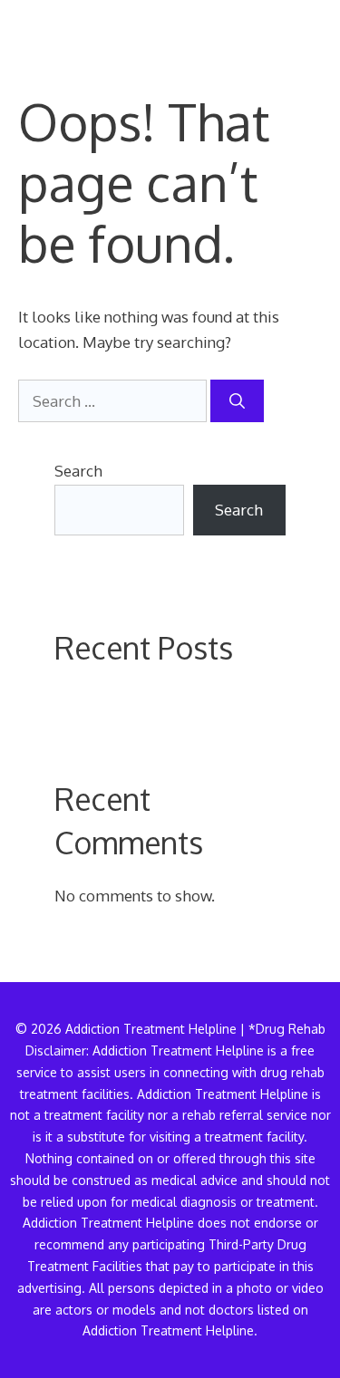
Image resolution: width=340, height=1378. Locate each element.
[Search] (237, 401)
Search (78, 470)
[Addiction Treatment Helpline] (80, 27)
